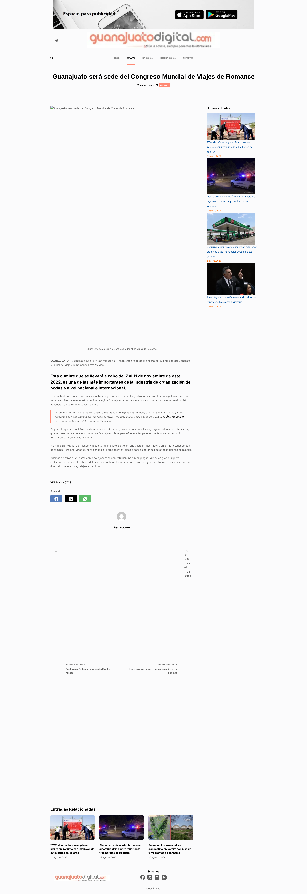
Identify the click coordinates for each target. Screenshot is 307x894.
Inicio (117, 58)
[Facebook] (56, 498)
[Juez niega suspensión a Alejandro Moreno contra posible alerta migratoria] (231, 279)
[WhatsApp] (85, 498)
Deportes (188, 58)
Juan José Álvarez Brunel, (168, 416)
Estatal (131, 58)
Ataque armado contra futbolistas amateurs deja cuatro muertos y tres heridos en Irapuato (120, 848)
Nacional (147, 58)
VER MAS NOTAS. (61, 482)
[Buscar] (51, 58)
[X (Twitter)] (71, 498)
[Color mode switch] (56, 40)
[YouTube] (164, 877)
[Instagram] (157, 877)
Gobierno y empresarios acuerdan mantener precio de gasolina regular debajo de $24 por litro (232, 251)
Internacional (168, 58)
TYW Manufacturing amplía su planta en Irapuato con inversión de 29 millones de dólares (72, 848)
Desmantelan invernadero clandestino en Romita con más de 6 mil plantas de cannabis (169, 848)
